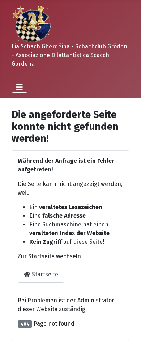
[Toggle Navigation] (19, 87)
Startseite (44, 274)
